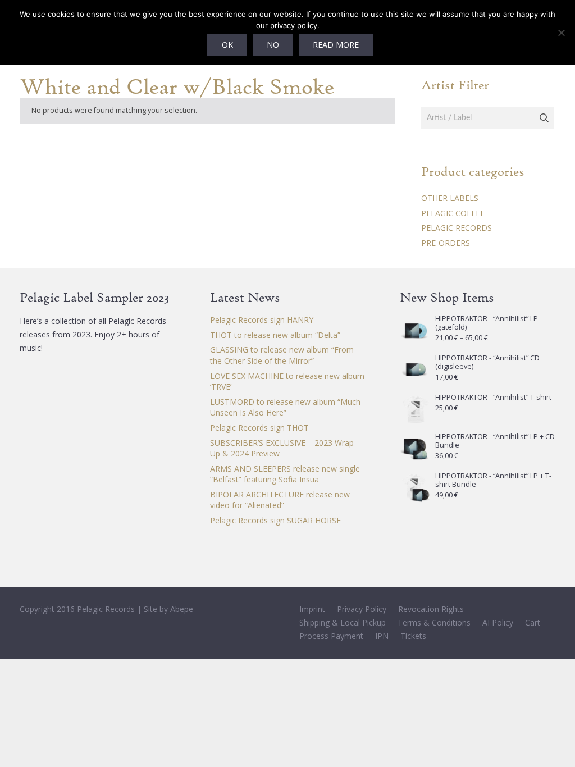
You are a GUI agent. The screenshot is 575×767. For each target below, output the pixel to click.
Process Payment (331, 636)
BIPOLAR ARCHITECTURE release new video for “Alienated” (280, 500)
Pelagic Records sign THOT (259, 427)
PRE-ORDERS (445, 243)
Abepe (181, 609)
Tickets (413, 636)
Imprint (312, 609)
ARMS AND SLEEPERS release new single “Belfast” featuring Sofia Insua (285, 474)
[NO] (561, 32)
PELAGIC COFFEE (453, 213)
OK (227, 44)
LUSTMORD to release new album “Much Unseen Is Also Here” (285, 407)
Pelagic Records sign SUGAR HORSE (275, 520)
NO (273, 44)
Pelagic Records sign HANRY (261, 319)
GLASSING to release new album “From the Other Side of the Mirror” (282, 355)
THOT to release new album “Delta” (275, 335)
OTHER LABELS (449, 198)
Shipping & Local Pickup (342, 622)
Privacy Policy (361, 609)
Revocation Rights (431, 609)
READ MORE (336, 44)
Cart (532, 622)
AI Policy (497, 622)
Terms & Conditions (434, 622)
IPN (382, 636)
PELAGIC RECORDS (456, 227)
